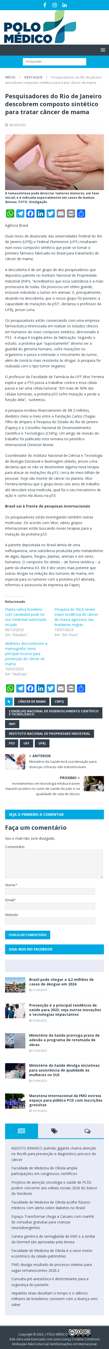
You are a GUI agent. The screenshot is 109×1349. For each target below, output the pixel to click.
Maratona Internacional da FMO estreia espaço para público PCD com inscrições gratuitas (65, 1100)
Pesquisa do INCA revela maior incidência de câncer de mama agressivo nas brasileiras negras (76, 617)
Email (9, 900)
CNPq (59, 701)
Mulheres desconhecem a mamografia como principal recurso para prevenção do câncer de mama (26, 653)
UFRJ (42, 743)
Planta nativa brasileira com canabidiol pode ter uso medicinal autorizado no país (25, 617)
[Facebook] (44, 5)
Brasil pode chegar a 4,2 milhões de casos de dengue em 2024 (61, 981)
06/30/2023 (17, 125)
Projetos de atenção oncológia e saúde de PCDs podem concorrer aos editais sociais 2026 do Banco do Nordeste (54, 1188)
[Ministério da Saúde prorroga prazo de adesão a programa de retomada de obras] (15, 1040)
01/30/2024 (40, 990)
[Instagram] (54, 5)
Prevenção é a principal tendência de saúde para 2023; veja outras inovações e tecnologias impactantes (65, 1010)
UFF (26, 743)
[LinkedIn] (64, 5)
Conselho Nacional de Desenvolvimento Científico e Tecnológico (54, 712)
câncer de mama (32, 701)
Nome (10, 885)
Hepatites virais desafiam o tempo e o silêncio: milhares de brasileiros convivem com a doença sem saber (54, 1299)
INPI (12, 724)
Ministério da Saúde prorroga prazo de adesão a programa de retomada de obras (64, 1040)
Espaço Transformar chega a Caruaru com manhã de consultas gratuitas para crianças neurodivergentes (52, 1222)
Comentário (15, 846)
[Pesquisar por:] (54, 61)
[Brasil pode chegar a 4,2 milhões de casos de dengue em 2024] (15, 985)
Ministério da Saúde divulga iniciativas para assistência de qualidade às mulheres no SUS (64, 1070)
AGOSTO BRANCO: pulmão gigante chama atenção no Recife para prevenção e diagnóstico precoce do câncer (53, 1154)
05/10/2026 (40, 1111)
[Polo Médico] (38, 41)
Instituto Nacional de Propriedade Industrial (49, 733)
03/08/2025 (40, 1081)
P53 (11, 743)
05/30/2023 (40, 1020)
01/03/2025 (40, 1050)
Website (11, 914)
